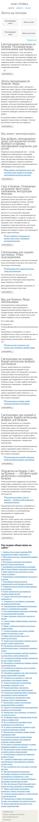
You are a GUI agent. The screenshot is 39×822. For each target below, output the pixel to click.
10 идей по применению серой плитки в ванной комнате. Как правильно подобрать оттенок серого (17, 761)
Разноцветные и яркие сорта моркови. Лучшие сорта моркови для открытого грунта (18, 800)
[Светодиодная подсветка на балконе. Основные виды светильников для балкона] (19, 70)
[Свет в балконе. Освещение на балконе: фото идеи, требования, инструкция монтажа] (19, 238)
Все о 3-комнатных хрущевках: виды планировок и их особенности (16, 723)
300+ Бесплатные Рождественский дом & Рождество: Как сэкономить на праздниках (18, 785)
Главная (11, 8)
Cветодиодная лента (10, 33)
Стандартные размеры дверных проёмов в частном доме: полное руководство (19, 654)
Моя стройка (19, 4)
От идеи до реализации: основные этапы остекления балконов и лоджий (18, 728)
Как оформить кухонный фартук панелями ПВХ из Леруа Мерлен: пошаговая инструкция (19, 568)
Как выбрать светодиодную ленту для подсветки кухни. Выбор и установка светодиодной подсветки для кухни (19, 143)
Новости (19, 8)
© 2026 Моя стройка (8, 811)
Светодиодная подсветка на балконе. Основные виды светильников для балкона (18, 46)
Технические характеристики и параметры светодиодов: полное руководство (18, 693)
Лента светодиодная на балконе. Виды (15, 82)
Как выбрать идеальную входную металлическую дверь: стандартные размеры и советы (19, 648)
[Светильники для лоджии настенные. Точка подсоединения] (19, 270)
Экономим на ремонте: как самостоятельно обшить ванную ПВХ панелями (19, 674)
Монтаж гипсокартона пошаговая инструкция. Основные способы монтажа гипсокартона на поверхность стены (17, 774)
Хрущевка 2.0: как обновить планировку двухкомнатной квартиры (18, 602)
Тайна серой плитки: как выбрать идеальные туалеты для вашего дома (15, 790)
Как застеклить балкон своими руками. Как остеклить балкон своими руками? (18, 750)
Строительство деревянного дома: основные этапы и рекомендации (15, 698)
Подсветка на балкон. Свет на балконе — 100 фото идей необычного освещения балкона (19, 474)
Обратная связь (7, 819)
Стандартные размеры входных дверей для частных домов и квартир (19, 659)
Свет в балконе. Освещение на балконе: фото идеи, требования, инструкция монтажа (18, 190)
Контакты (5, 814)
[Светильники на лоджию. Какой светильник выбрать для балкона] (19, 402)
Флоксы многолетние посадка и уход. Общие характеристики (16, 804)
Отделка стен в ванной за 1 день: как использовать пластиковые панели (16, 679)
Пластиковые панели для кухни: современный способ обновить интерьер (17, 582)
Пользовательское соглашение (16, 814)
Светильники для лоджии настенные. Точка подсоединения (17, 254)
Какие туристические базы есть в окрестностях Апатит (15, 637)
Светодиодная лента (10, 22)
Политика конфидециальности (11, 816)
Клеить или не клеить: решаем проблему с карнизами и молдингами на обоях (18, 780)
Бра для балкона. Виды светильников (15, 300)
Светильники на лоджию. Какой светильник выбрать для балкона (18, 361)
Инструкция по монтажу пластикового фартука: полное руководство (16, 563)
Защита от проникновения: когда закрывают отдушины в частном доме (19, 708)
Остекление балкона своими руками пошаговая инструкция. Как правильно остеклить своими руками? (16, 739)
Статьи (28, 8)
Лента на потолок (28, 33)
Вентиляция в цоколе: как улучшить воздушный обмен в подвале (16, 703)
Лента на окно (29, 22)
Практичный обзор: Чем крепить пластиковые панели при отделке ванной (17, 689)
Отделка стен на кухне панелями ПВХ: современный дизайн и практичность (16, 553)
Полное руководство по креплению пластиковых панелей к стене (16, 684)
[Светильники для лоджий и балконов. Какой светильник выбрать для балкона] (19, 458)
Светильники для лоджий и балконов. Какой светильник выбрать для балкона (19, 417)
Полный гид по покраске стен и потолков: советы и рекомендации (18, 669)
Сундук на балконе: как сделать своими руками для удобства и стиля (17, 632)
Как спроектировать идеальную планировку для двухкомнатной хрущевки (19, 612)
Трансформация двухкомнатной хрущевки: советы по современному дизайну (19, 607)
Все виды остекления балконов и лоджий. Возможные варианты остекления (18, 745)
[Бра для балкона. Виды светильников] (19, 346)
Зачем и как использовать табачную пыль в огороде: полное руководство (19, 642)
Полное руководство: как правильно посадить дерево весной (16, 592)
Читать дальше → (7, 73)
